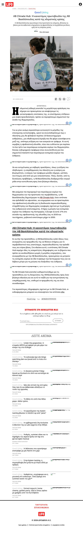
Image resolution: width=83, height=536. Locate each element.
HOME (14, 8)
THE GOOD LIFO (22, 8)
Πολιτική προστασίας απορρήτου (39, 525)
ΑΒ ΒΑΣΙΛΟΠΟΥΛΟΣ (49, 299)
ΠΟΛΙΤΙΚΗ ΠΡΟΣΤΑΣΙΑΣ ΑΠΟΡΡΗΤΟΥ (46, 324)
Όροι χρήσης (22, 525)
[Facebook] (67, 88)
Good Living (32, 8)
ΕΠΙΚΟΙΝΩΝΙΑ (41, 508)
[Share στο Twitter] (70, 123)
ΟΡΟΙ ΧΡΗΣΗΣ (30, 324)
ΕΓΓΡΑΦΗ (58, 320)
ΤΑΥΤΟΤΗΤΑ (41, 505)
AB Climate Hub (47, 198)
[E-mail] (64, 99)
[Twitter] (70, 88)
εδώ (62, 292)
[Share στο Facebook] (67, 123)
